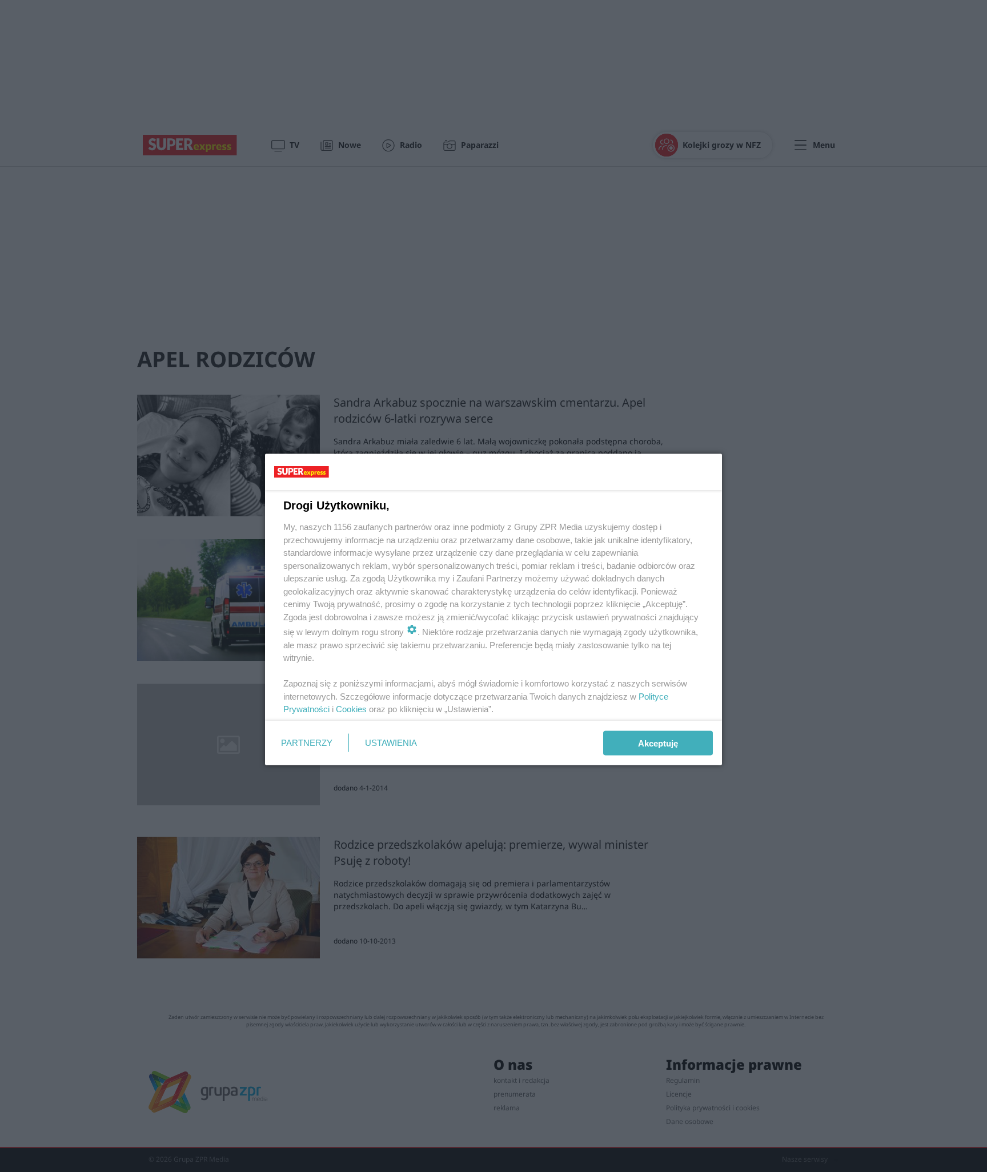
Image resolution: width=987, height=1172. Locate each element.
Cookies (351, 709)
